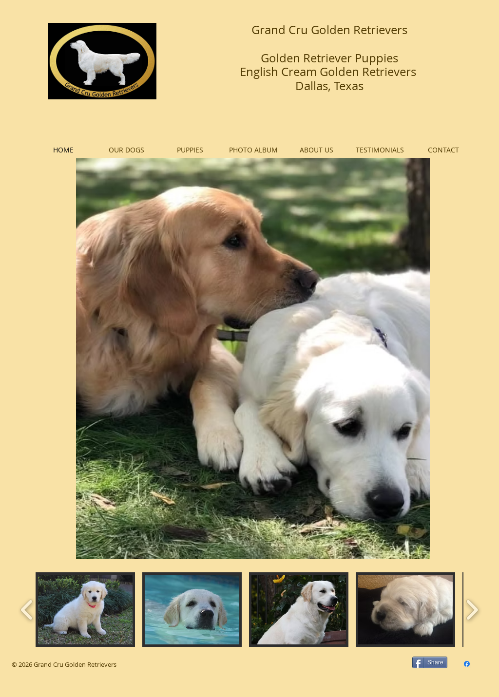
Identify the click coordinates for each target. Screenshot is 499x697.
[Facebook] (467, 664)
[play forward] (472, 609)
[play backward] (27, 609)
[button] (85, 609)
